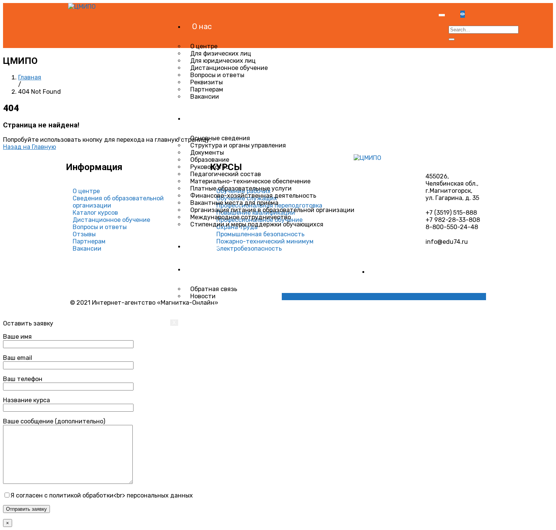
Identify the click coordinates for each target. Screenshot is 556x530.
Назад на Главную (29, 146)
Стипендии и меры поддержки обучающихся (256, 224)
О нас (202, 26)
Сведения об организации (238, 118)
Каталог (207, 246)
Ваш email (17, 357)
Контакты (210, 269)
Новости (203, 296)
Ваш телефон (22, 379)
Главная (29, 77)
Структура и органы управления (238, 145)
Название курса (26, 400)
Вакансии (204, 96)
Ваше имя (17, 336)
